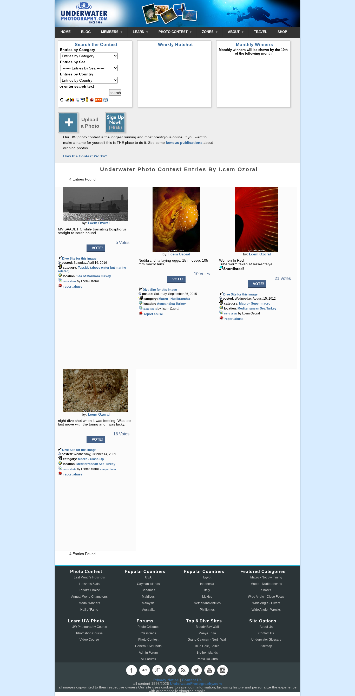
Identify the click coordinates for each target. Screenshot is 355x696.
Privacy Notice (166, 680)
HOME (66, 32)
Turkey (106, 276)
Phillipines (207, 609)
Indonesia (207, 584)
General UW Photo (148, 646)
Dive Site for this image (79, 258)
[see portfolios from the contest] (77, 101)
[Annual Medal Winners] (87, 101)
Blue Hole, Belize (207, 646)
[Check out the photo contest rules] (105, 101)
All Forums (148, 659)
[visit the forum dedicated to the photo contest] (62, 101)
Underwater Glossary (266, 639)
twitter (196, 670)
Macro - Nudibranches (266, 584)
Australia (148, 609)
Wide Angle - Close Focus (266, 596)
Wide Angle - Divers (266, 603)
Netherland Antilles (207, 603)
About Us (266, 627)
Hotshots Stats (89, 584)
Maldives (148, 596)
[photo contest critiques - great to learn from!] (67, 101)
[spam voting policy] (91, 101)
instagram (222, 670)
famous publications (184, 142)
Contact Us (266, 633)
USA (148, 577)
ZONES (208, 32)
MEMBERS (110, 32)
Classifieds (148, 633)
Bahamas (148, 590)
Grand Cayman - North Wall (207, 639)
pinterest (170, 670)
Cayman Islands (148, 584)
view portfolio (108, 469)
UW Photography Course (89, 627)
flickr (144, 670)
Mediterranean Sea (252, 308)
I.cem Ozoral (99, 223)
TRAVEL (260, 32)
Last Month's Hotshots (89, 577)
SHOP (282, 32)
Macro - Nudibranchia (174, 299)
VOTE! (97, 248)
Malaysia (148, 603)
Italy (207, 590)
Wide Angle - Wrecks (266, 609)
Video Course (89, 639)
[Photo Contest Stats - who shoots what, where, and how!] (72, 101)
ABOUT (234, 32)
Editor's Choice (89, 590)
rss (183, 670)
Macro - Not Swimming (266, 577)
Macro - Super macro (254, 303)
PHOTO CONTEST (174, 32)
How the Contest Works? (85, 156)
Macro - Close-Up (91, 459)
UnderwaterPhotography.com (196, 683)
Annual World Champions (89, 596)
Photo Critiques (148, 627)
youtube (209, 670)
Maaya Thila (207, 633)
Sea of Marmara (88, 276)
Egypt (207, 577)
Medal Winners (89, 603)
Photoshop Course (89, 633)
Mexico (207, 596)
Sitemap (266, 646)
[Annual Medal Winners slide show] (83, 101)
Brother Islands (207, 652)
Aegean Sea (166, 304)
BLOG (86, 32)
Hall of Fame (89, 609)
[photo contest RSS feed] (98, 101)
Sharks (266, 590)
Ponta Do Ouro (207, 659)
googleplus (157, 670)
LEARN (139, 32)
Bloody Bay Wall (207, 627)
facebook (131, 670)
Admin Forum (148, 652)
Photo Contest (148, 639)
